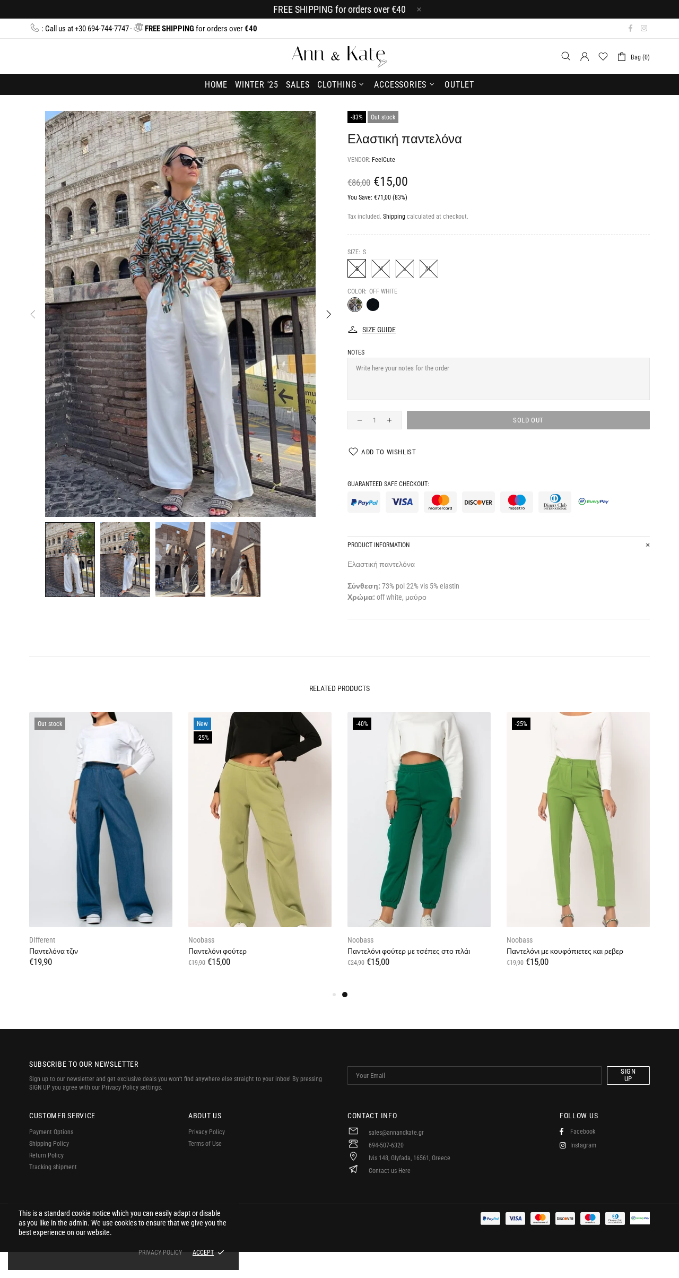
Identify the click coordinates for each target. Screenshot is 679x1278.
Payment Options (51, 1132)
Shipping (394, 216)
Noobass (201, 940)
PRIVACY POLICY (160, 1252)
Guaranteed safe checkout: (388, 484)
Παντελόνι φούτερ (217, 951)
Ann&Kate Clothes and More (339, 56)
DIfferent (42, 940)
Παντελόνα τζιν (53, 951)
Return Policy (46, 1155)
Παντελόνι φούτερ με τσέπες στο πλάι (408, 951)
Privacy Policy (206, 1132)
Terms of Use (205, 1143)
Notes (355, 352)
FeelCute (383, 159)
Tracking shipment (53, 1167)
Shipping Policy (49, 1143)
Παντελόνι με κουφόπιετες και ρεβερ (565, 951)
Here (404, 1171)
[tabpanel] (419, 850)
